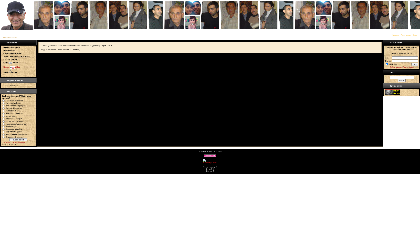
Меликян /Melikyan (13, 103)
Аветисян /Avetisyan (14, 119)
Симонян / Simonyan (14, 137)
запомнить (392, 65)
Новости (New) (10, 85)
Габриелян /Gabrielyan (15, 129)
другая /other (11, 116)
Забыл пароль (396, 67)
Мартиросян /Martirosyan (16, 124)
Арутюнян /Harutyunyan (15, 106)
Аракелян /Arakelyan (14, 113)
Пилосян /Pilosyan (13, 111)
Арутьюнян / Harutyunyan (16, 134)
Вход (415, 35)
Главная (395, 35)
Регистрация (406, 35)
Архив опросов (19, 142)
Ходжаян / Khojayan (14, 132)
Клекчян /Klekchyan (14, 108)
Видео (6, 67)
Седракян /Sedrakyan (14, 100)
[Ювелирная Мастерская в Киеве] (392, 94)
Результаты (6, 142)
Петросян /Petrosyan (14, 121)
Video (17, 67)
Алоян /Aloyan (11, 127)
